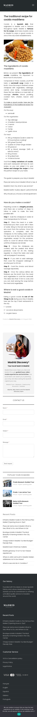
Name (5, 408)
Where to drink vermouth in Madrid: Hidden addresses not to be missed (18, 558)
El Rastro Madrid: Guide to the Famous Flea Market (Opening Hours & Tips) (18, 521)
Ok (19, 714)
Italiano (5, 695)
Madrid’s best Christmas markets (15, 547)
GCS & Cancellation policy (12, 658)
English (5, 688)
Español (6, 691)
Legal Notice (7, 666)
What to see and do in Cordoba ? (15, 563)
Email (5, 419)
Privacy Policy (8, 662)
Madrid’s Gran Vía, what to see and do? (18, 186)
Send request (8, 463)
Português (6, 699)
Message (6, 442)
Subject (5, 431)
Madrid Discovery (14, 319)
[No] (35, 711)
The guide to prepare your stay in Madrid (19, 178)
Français (6, 684)
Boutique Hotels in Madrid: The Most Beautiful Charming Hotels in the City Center (16, 534)
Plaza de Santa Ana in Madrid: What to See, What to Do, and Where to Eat (17, 527)
